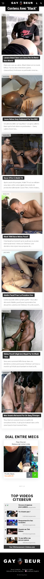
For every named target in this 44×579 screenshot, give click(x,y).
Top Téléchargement (22, 547)
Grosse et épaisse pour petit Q (25, 506)
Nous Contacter (16, 569)
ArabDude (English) (33, 571)
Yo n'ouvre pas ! (24, 512)
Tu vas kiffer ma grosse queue (24, 539)
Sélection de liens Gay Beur (14, 571)
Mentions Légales (27, 569)
